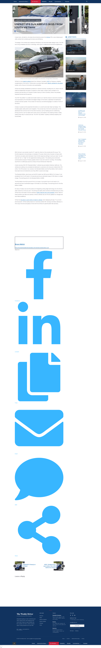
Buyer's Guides (43, 621)
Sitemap (76, 630)
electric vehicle (27, 81)
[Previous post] (15, 566)
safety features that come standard (45, 192)
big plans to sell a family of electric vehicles (31, 199)
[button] (86, 1)
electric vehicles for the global (55, 83)
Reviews (41, 615)
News (41, 617)
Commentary (58, 1)
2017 (48, 81)
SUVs (41, 625)
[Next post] (63, 566)
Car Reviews (35, 1)
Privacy (83, 638)
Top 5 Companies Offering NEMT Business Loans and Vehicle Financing (74, 84)
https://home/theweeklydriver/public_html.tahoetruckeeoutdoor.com (32, 247)
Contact (68, 638)
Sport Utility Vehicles (34, 20)
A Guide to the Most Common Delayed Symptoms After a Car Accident (75, 49)
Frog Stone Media (37, 638)
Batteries (55, 628)
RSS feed (72, 630)
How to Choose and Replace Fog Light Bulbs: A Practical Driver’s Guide (75, 101)
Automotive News (23, 1)
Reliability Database (57, 615)
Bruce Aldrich (19, 31)
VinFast (48, 37)
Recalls (50, 1)
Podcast (67, 1)
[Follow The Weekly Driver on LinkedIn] (74, 615)
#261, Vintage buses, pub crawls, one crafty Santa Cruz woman (50, 566)
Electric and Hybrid (21, 20)
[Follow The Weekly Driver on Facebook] (70, 615)
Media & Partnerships (76, 638)
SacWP (31, 638)
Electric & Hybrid (43, 619)
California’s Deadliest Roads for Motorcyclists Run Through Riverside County (75, 66)
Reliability (44, 1)
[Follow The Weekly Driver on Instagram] (72, 615)
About (63, 638)
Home (15, 1)
